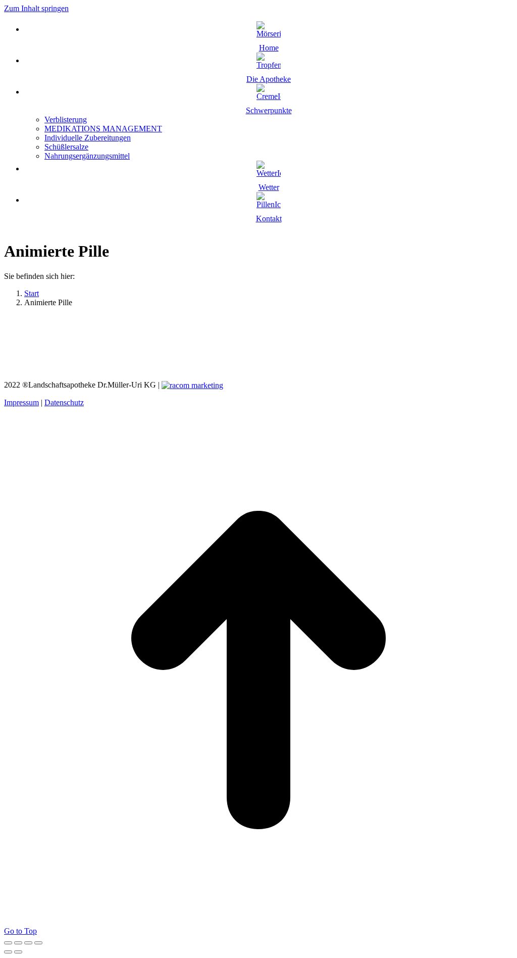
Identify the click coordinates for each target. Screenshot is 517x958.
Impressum (21, 402)
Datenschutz (64, 402)
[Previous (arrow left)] (8, 951)
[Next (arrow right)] (18, 951)
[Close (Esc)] (8, 942)
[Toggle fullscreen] (28, 942)
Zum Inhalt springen (36, 8)
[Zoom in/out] (38, 942)
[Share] (18, 942)
